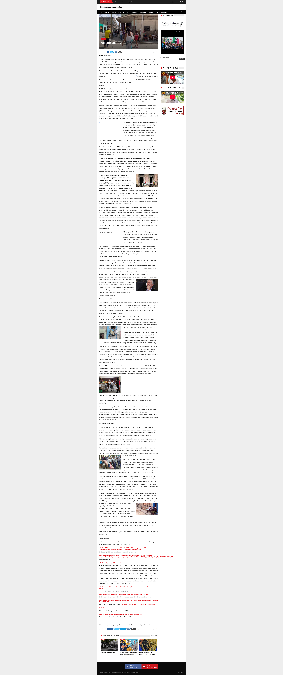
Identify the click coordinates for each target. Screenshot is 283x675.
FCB (182, 672)
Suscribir (182, 58)
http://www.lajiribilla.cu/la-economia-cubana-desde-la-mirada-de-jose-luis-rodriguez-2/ (120, 614)
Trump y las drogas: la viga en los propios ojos (172, 31)
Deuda (127, 12)
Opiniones (151, 12)
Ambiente (107, 12)
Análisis (114, 12)
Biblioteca (121, 12)
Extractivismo (143, 12)
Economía (134, 12)
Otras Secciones (161, 12)
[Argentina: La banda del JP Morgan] (109, 645)
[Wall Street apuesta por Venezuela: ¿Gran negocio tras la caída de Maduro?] (129, 645)
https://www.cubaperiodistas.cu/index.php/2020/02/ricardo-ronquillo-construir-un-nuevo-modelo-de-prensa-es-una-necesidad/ (127, 587)
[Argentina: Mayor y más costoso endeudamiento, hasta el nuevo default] (148, 645)
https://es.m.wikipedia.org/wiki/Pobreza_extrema (111, 563)
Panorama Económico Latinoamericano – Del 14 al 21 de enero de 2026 (128, 2)
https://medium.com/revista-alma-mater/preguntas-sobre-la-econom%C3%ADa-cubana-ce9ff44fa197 (124, 594)
